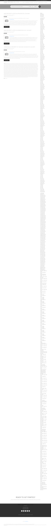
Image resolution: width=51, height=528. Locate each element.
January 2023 (42, 55)
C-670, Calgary (22, 69)
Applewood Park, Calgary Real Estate (29, 67)
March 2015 (41, 130)
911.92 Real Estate (29, 66)
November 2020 (42, 77)
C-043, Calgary (12, 68)
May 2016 (41, 118)
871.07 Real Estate (16, 66)
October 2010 (42, 172)
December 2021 (42, 66)
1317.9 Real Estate (6, 65)
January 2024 (42, 45)
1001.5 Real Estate (42, 196)
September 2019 (42, 88)
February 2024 (42, 44)
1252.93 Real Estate (43, 222)
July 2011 (41, 166)
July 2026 (41, 20)
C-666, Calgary (13, 69)
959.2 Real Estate (42, 260)
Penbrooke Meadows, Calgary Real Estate (8, 74)
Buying (31, 2)
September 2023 (42, 48)
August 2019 (42, 89)
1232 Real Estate (36, 64)
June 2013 (41, 148)
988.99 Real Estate (42, 268)
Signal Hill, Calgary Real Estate (24, 75)
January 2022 (42, 65)
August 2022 (42, 59)
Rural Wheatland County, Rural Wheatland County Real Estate (43, 446)
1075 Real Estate (42, 203)
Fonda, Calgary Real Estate (9, 72)
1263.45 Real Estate (43, 224)
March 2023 (41, 53)
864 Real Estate (8, 66)
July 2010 (41, 174)
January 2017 (42, 114)
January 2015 (42, 132)
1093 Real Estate (42, 206)
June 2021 (41, 71)
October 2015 (42, 124)
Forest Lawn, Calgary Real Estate (19, 72)
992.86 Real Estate (7, 67)
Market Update (40, 2)
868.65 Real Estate (13, 66)
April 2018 (41, 103)
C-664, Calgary (6, 69)
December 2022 (42, 56)
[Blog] (29, 511)
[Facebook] (22, 511)
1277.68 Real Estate (43, 226)
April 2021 (41, 73)
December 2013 (42, 143)
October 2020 (42, 78)
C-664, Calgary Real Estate (10, 69)
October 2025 (42, 28)
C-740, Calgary (42, 331)
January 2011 (42, 170)
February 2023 (42, 54)
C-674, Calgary (32, 69)
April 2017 (41, 111)
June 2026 (41, 21)
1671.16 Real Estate (43, 241)
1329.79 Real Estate (9, 65)
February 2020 (42, 84)
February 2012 (42, 161)
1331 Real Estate (12, 65)
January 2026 (42, 25)
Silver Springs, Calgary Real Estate (29, 75)
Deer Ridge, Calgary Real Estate (13, 71)
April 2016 (41, 119)
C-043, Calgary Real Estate (16, 68)
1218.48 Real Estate (26, 64)
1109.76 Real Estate (43, 209)
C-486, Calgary (31, 68)
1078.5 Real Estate (42, 204)
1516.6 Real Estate (34, 65)
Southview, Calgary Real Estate (34, 75)
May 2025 (41, 31)
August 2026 (42, 19)
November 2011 (42, 163)
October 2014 (42, 134)
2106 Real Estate (42, 244)
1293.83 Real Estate (43, 228)
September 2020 (42, 79)
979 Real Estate (42, 265)
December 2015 (42, 122)
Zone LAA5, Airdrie (35, 76)
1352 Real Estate (15, 65)
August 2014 (42, 136)
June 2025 (41, 30)
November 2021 (42, 67)
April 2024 (41, 42)
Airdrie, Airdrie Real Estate (16, 67)
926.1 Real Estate (34, 66)
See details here (12, 19)
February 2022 (42, 64)
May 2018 (41, 102)
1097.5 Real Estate (42, 207)
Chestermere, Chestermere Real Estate (32, 70)
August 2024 (42, 39)
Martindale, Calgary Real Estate (18, 73)
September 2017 (42, 108)
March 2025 (41, 33)
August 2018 (42, 99)
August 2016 (42, 116)
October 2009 (42, 182)
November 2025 (42, 27)
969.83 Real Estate (42, 262)
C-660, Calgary (42, 312)
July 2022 (41, 60)
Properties (27, 2)
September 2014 (42, 135)
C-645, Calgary (42, 311)
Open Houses (42, 15)
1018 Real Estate (42, 198)
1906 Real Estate (42, 242)
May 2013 (41, 149)
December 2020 (42, 76)
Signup (5, 0)
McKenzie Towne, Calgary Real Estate (23, 73)
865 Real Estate (11, 66)
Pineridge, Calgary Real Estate (22, 74)
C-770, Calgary (42, 339)
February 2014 (42, 141)
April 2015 (41, 129)
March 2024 (41, 43)
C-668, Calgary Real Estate (19, 69)
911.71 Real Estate (25, 66)
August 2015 (42, 126)
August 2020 (42, 80)
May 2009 (41, 186)
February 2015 (42, 131)
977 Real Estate (42, 264)
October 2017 (42, 107)
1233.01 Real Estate (43, 221)
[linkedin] (27, 511)
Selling (35, 2)
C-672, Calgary (29, 69)
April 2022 (41, 63)
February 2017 (42, 113)
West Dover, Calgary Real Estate (7, 76)
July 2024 (41, 40)
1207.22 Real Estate (23, 64)
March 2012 (41, 160)
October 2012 (42, 155)
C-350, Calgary (24, 68)
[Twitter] (23, 511)
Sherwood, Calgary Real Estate (19, 75)
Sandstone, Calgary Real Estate (14, 75)
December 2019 (42, 86)
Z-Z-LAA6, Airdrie (32, 76)
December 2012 (42, 153)
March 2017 (41, 112)
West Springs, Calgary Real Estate (13, 76)
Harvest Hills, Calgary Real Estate (30, 72)
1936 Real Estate (42, 243)
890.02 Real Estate (22, 66)
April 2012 (41, 159)
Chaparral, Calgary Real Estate (21, 70)
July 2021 (41, 70)
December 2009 (42, 180)
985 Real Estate (42, 266)
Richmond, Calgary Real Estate (32, 74)
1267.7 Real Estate (42, 225)
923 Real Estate (32, 66)
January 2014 (42, 142)
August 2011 (42, 165)
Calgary (4, 70)
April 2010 (41, 177)
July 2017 (41, 109)
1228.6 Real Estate (33, 64)
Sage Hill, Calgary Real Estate (9, 75)
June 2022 (41, 61)
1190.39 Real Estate (16, 64)
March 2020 (41, 83)
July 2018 (41, 100)
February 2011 (42, 169)
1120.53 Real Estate (43, 210)
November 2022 (42, 57)
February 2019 (42, 94)
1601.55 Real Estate (43, 239)
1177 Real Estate (8, 64)
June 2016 (41, 117)
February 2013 (42, 151)
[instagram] (25, 511)
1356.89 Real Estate (18, 65)
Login (7, 0)
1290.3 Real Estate (42, 227)
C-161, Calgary (19, 68)
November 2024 (42, 36)
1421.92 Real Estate (28, 65)
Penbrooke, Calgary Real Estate (17, 74)
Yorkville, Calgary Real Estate (28, 76)
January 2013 (42, 152)
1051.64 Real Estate (43, 201)
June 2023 (41, 51)
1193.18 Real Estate (20, 64)
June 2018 (41, 101)
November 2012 (42, 154)
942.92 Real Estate (42, 258)
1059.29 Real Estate (43, 202)
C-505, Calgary (42, 304)
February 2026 (42, 24)
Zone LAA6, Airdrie (42, 483)
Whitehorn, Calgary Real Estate (23, 76)
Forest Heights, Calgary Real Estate (14, 72)
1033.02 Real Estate (43, 199)
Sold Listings (42, 16)
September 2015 (42, 125)
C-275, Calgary (22, 68)
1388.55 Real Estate (22, 65)
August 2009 (42, 184)
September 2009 (42, 183)
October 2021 (42, 68)
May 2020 (41, 82)
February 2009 (42, 189)
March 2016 (41, 120)
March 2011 (41, 168)
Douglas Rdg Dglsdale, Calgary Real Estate (24, 71)
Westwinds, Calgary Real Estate (18, 76)
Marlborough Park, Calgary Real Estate (7, 73)
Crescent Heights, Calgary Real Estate (8, 71)
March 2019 (41, 93)
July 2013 (41, 147)
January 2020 (42, 85)
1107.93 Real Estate (43, 208)
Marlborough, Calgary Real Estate (9, 32)
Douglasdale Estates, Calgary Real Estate (31, 71)
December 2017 (42, 106)
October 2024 (42, 37)
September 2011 (42, 164)
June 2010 (41, 175)
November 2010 (42, 171)
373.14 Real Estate (42, 245)
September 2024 (42, 38)
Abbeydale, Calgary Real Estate (11, 67)
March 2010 (41, 178)
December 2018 (42, 96)
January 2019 (42, 95)
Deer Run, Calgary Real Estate (18, 71)
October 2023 (42, 47)
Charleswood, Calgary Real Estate (26, 70)
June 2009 (41, 185)
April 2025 (41, 32)
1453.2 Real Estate (31, 65)
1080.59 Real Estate (43, 205)
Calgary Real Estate (6, 70)
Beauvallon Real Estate (43, 283)
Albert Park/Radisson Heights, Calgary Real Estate (22, 67)
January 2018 (42, 105)
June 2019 (41, 91)
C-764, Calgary (42, 333)
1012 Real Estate (42, 197)
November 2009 (42, 181)
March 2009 (41, 188)
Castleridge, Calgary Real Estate (10, 70)
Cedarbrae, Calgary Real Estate (16, 70)
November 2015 (42, 123)
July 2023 (41, 50)
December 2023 (42, 46)
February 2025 (42, 34)
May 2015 (41, 128)
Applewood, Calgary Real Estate (9, 15)
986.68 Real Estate (42, 267)
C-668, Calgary (15, 69)
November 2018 (42, 97)
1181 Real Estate (13, 64)
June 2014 (41, 138)
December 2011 (42, 162)
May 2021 (41, 72)
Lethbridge (41, 405)
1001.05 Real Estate (43, 195)
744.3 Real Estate (42, 247)
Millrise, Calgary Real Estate (29, 73)
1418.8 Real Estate (25, 65)
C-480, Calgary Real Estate (28, 68)
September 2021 (42, 69)
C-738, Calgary (42, 330)
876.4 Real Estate (19, 66)
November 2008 (42, 191)
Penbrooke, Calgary (13, 74)
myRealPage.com (26, 521)
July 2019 (41, 90)
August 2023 (42, 49)
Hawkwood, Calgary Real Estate (35, 72)
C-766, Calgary (42, 334)
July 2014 (41, 137)
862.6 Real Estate (5, 66)
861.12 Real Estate (42, 248)
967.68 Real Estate (42, 261)
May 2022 (41, 62)
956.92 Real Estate (42, 259)
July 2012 (41, 157)
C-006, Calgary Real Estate (9, 68)
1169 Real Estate (5, 64)
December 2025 (42, 26)
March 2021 (41, 74)
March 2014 (41, 140)
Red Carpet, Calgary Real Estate (27, 74)
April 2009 (41, 187)
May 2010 (41, 176)
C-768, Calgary (42, 337)
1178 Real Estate (11, 64)
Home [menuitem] (23, 2)
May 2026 (41, 22)
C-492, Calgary (34, 68)
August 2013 (42, 146)
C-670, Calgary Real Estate (26, 69)
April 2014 (41, 139)
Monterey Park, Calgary (33, 73)
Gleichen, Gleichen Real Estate (24, 72)
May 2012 (41, 158)
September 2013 (42, 145)
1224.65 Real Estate (30, 64)
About (45, 2)
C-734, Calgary (34, 69)
